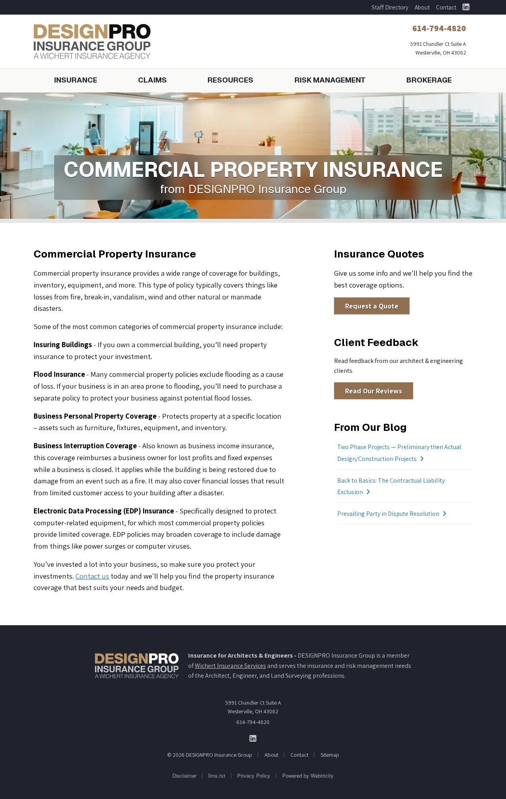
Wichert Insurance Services (230, 666)
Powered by (308, 775)
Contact (446, 7)
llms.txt (216, 775)
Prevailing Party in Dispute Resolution (388, 513)
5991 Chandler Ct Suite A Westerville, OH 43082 (253, 707)
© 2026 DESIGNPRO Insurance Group (209, 754)
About (422, 7)
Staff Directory (390, 7)
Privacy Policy (253, 775)
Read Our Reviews (373, 390)
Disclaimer (184, 775)
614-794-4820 (253, 722)
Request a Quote (371, 305)
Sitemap (330, 754)
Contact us (92, 576)
